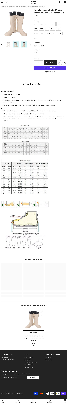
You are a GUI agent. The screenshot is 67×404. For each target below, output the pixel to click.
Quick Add (33, 332)
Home (3, 6)
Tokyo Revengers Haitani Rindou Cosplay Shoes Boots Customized (33, 337)
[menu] (2, 2)
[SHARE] (64, 63)
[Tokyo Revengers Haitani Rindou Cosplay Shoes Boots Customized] (33, 319)
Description (28, 84)
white (33, 344)
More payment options (50, 71)
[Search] (7, 2)
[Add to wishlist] (60, 62)
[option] (16, 23)
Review (38, 84)
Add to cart (50, 62)
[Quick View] (41, 315)
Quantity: (36, 59)
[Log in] (60, 2)
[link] (11, 293)
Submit (33, 377)
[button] (2, 44)
